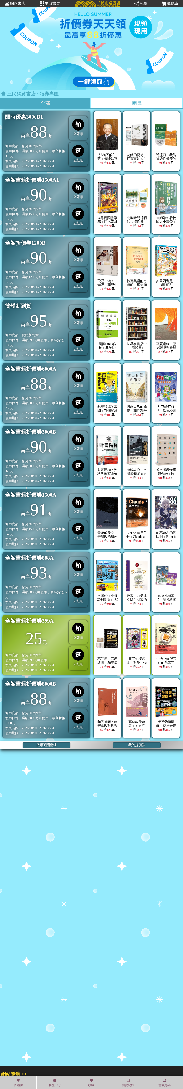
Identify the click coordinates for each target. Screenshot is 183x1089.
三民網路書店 (21, 93)
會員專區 (164, 1085)
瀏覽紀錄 (128, 1085)
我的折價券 (136, 745)
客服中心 (55, 1085)
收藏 (91, 1085)
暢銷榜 (18, 1085)
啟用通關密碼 (46, 745)
